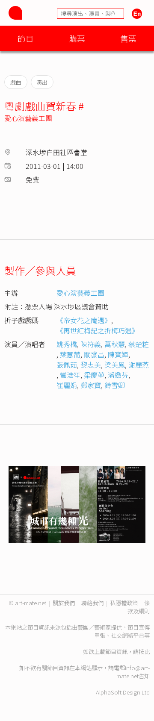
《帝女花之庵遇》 (83, 320)
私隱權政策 (124, 603)
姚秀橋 (66, 344)
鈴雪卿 (114, 385)
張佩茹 (66, 364)
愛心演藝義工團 (28, 118)
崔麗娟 (66, 385)
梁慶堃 (94, 375)
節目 (26, 38)
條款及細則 (138, 607)
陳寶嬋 (118, 354)
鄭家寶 (90, 385)
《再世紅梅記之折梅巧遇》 (97, 330)
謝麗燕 (138, 364)
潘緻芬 (118, 375)
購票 (77, 38)
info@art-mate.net (133, 672)
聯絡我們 (92, 603)
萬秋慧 (114, 344)
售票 (128, 38)
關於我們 (64, 603)
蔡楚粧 (138, 344)
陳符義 (90, 344)
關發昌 (94, 354)
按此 (144, 651)
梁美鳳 (114, 364)
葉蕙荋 (70, 354)
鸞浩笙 (70, 375)
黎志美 (90, 364)
